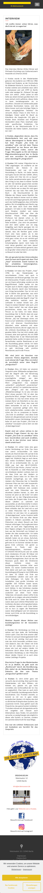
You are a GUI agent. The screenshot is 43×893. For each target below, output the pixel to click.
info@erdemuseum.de (21, 786)
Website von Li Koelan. (28, 809)
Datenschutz (21, 858)
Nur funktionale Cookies (11, 886)
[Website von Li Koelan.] (22, 797)
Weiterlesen (16, 869)
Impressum (27, 869)
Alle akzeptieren (21, 878)
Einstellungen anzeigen (31, 886)
